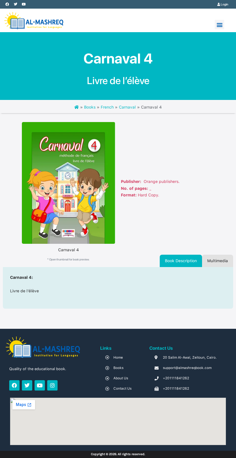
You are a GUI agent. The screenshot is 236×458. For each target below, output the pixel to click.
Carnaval (127, 107)
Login (224, 4)
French (107, 107)
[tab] (181, 261)
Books (90, 107)
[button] (219, 24)
